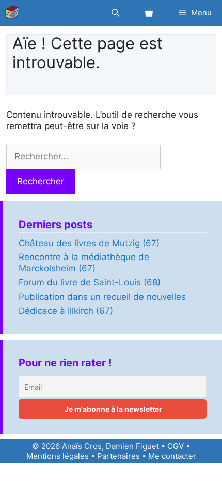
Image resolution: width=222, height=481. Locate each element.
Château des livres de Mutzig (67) (89, 243)
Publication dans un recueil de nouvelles (102, 297)
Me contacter (172, 456)
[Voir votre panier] (149, 13)
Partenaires (118, 456)
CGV (175, 446)
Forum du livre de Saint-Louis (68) (90, 282)
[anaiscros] (14, 13)
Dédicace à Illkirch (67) (66, 311)
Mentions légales (57, 456)
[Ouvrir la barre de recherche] (115, 13)
